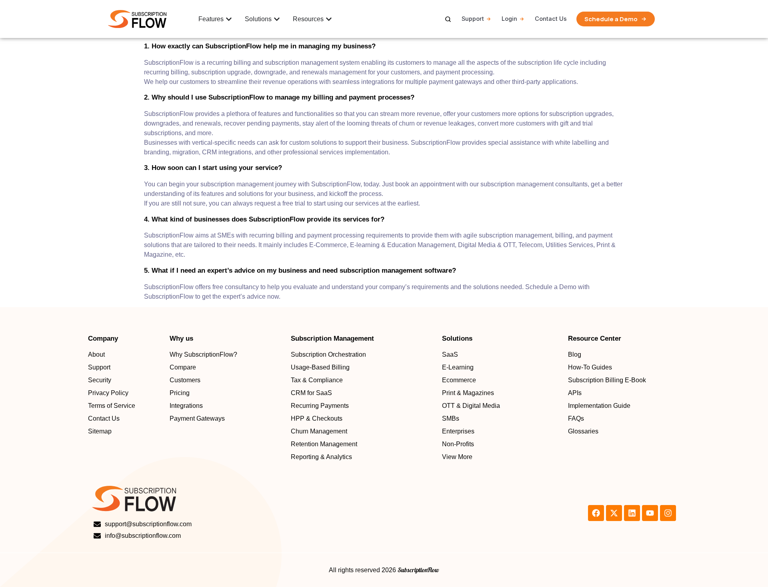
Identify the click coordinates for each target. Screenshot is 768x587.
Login (509, 18)
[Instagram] (668, 513)
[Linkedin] (632, 513)
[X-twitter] (614, 513)
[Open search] (448, 19)
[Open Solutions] (277, 19)
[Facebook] (596, 513)
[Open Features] (229, 19)
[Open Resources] (329, 19)
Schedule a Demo (611, 19)
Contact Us (551, 18)
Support (473, 18)
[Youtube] (650, 513)
